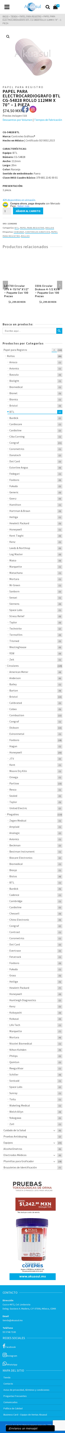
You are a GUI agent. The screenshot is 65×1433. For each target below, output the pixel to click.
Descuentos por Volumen (17, 119)
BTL (17, 227)
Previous (5, 285)
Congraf (19, 232)
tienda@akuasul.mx (13, 1320)
